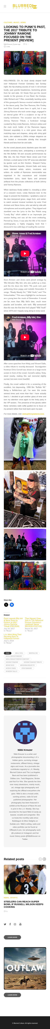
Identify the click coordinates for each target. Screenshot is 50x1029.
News (23, 22)
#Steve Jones (11, 668)
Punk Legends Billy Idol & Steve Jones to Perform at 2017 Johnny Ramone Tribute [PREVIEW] (13, 622)
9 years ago (16, 44)
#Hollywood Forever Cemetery (17, 659)
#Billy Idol (19, 653)
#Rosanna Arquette (27, 665)
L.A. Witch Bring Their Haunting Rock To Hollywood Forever (13, 636)
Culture (8, 22)
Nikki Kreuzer (8, 44)
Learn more (12, 937)
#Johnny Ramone (12, 662)
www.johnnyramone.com (33, 414)
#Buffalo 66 (33, 653)
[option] (25, 888)
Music (16, 22)
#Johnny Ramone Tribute (33, 662)
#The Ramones (27, 668)
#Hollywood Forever (14, 656)
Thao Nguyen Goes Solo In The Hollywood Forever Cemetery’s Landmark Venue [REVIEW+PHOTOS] (34, 622)
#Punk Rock (10, 665)
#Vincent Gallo (11, 671)
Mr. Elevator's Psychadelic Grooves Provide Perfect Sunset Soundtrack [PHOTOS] (26, 691)
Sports (14, 897)
